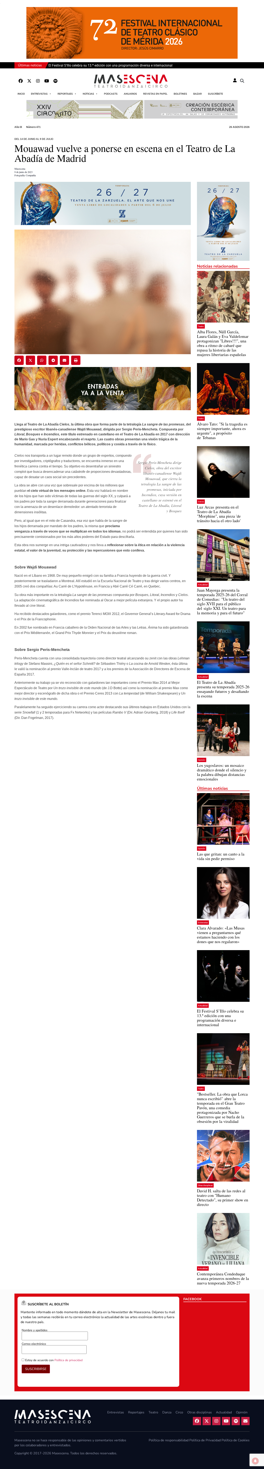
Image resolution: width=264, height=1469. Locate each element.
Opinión (201, 760)
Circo (179, 1412)
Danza (201, 501)
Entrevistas (39, 93)
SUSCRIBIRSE (35, 1369)
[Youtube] (46, 81)
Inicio (21, 93)
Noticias (88, 93)
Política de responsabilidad (169, 1440)
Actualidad (203, 585)
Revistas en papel (155, 93)
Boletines (180, 93)
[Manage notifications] (255, 1461)
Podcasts (111, 93)
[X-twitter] (29, 81)
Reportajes (65, 93)
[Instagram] (38, 81)
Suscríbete (215, 93)
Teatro (201, 326)
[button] (242, 81)
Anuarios (130, 93)
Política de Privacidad (205, 1440)
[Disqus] (102, 788)
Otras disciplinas (205, 1185)
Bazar (197, 93)
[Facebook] (20, 81)
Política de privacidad (68, 1360)
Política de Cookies (236, 1440)
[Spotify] (55, 81)
